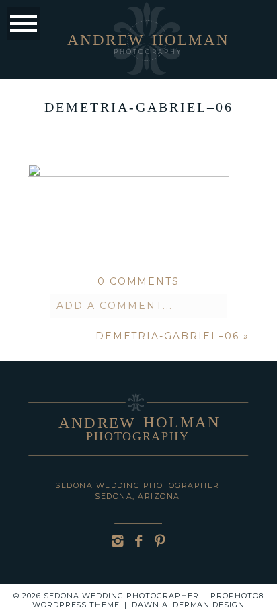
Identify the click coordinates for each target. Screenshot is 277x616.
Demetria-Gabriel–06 (167, 336)
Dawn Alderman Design (188, 604)
